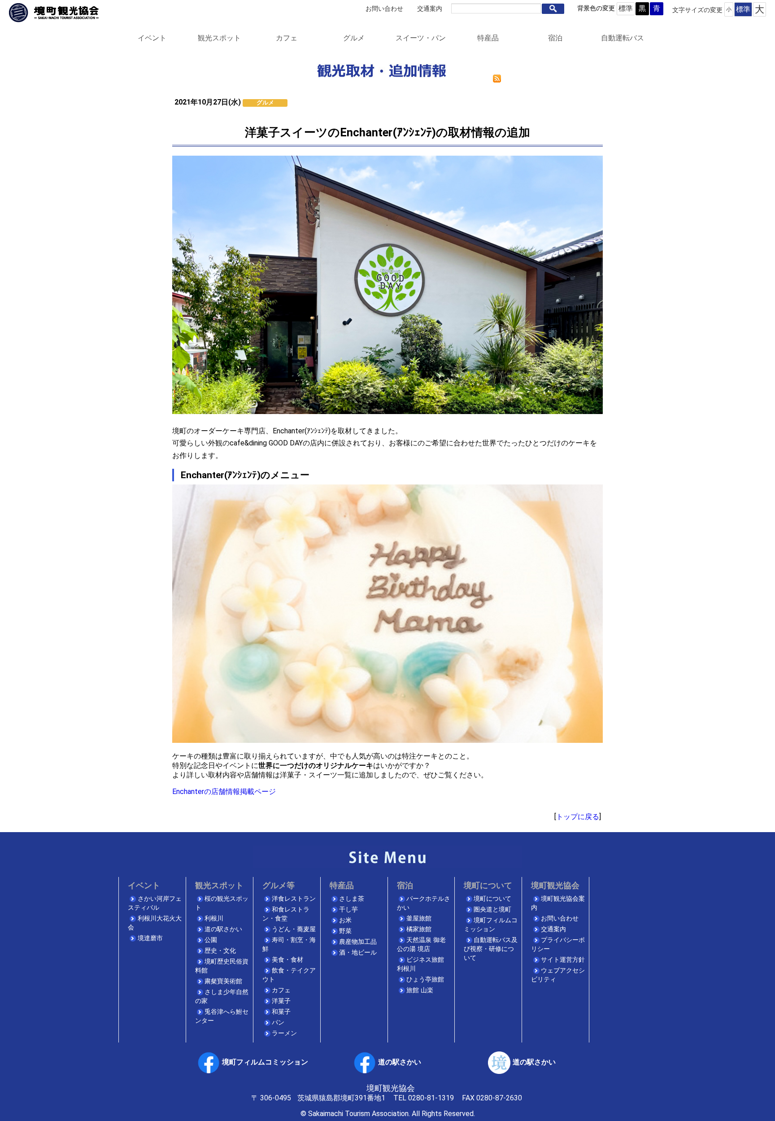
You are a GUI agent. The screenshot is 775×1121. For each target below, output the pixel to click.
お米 (345, 920)
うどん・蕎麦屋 (294, 929)
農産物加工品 (358, 942)
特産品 (488, 38)
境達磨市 (150, 938)
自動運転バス (622, 38)
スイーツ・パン (421, 38)
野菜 (345, 931)
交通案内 (429, 9)
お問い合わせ (384, 9)
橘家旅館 (418, 929)
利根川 (214, 918)
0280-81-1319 (431, 1098)
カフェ (286, 38)
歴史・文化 (220, 951)
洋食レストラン (294, 899)
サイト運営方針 (563, 960)
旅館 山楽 (419, 990)
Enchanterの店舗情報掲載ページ (224, 791)
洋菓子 (281, 1001)
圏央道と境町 (492, 909)
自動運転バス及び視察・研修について (491, 949)
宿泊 (555, 38)
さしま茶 (351, 899)
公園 (211, 940)
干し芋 (348, 909)
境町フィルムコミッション (265, 1062)
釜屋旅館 (418, 918)
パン (278, 1022)
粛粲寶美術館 (223, 981)
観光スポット (219, 38)
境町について (492, 899)
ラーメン (284, 1033)
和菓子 (281, 1012)
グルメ (354, 38)
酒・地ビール (358, 952)
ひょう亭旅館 (425, 979)
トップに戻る (577, 816)
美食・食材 (287, 960)
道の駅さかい (223, 929)
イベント (152, 38)
